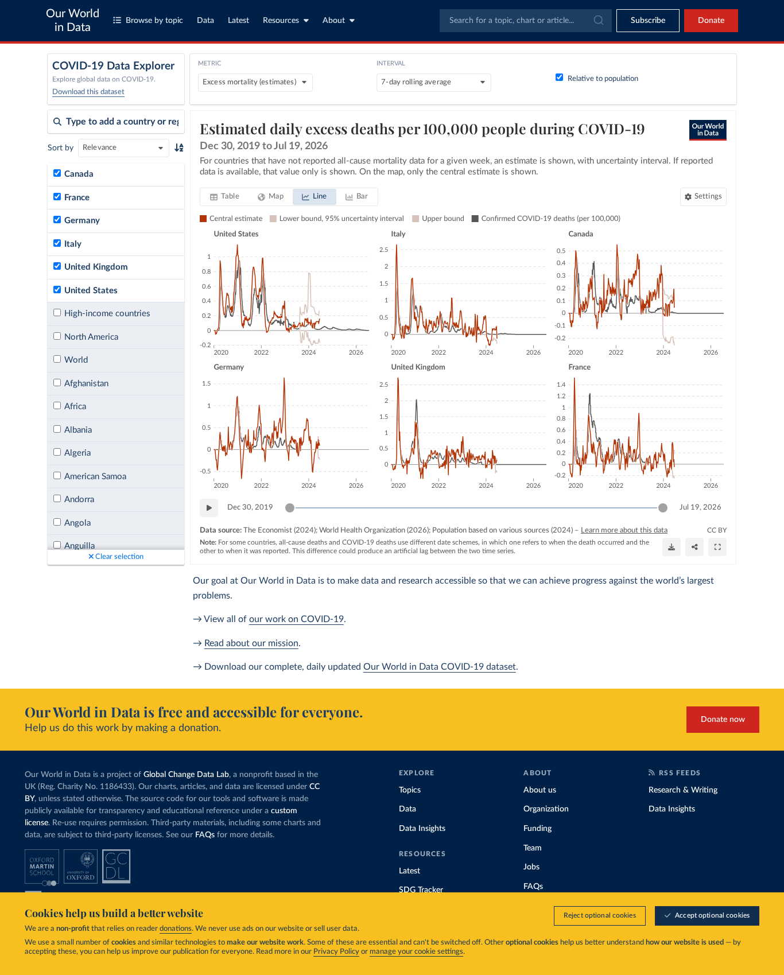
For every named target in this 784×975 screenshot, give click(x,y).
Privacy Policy (336, 951)
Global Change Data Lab (186, 775)
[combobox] (526, 20)
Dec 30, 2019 (250, 507)
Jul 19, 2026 (700, 507)
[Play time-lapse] (209, 508)
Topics (410, 790)
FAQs (205, 835)
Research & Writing (683, 790)
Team (532, 848)
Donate (711, 21)
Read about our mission (251, 643)
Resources (281, 21)
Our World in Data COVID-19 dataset (439, 666)
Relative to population (603, 79)
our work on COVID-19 (296, 619)
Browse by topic (154, 21)
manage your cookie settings (416, 951)
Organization (546, 809)
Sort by (60, 148)
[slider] (290, 507)
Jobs (531, 867)
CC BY (717, 530)
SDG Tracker (421, 890)
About (334, 21)
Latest (238, 21)
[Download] (671, 547)
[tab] (225, 197)
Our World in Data (72, 20)
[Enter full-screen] (717, 547)
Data (205, 21)
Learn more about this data (624, 530)
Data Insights (422, 829)
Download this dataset (88, 92)
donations (176, 929)
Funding (537, 829)
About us (539, 790)
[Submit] (597, 20)
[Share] (694, 547)
